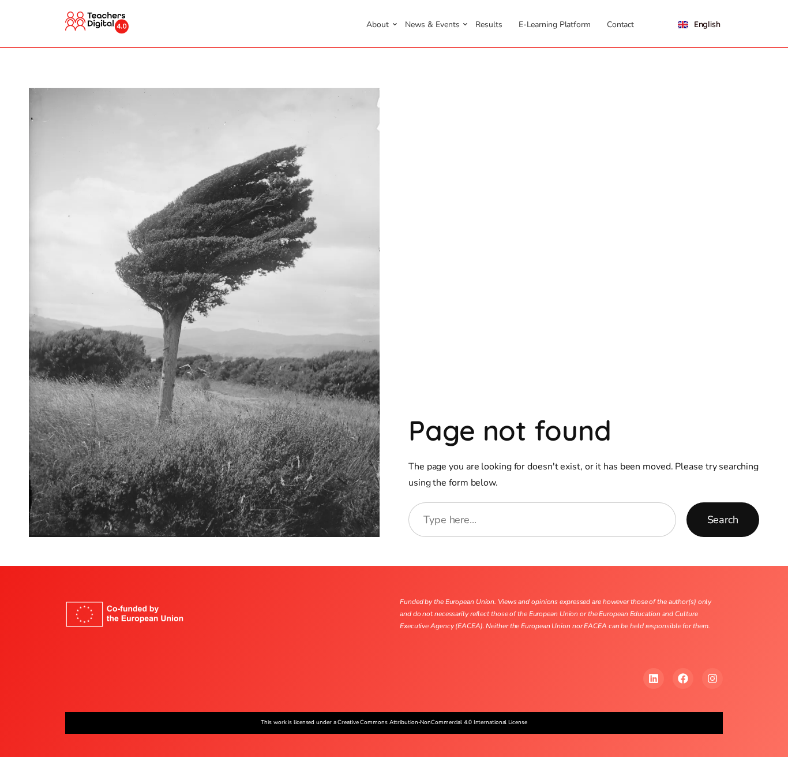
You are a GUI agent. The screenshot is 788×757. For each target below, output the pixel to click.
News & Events (432, 24)
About (377, 24)
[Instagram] (712, 678)
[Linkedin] (653, 678)
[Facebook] (683, 678)
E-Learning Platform (555, 24)
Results (488, 24)
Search (722, 520)
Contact (620, 24)
